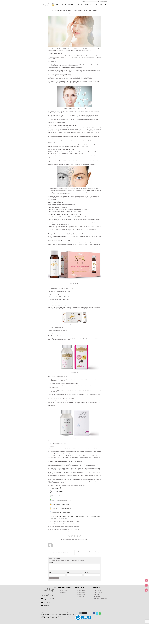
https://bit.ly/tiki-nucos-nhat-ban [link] (62, 512)
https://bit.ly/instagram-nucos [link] (64, 500)
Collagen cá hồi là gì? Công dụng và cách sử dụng (64, 532)
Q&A (97, 4)
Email (68, 572)
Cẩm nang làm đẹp (74, 539)
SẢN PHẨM (70, 4)
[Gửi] (98, 1)
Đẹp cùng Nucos (79, 4)
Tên (50, 572)
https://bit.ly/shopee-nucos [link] (62, 504)
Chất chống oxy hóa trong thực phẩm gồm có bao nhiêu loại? (66, 521)
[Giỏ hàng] (105, 4)
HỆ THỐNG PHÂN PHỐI (90, 4)
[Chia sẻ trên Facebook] (69, 536)
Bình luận (51, 562)
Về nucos (64, 4)
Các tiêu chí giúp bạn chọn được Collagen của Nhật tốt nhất (66, 526)
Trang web (86, 572)
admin (79, 13)
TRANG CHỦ (58, 4)
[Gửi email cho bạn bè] (74, 536)
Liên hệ (101, 4)
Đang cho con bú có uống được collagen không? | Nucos (65, 524)
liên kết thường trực (84, 539)
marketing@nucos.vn (47, 602)
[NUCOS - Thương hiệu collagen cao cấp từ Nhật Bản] (45, 4)
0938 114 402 (46, 605)
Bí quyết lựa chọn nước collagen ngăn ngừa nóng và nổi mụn (66, 529)
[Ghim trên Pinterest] (77, 536)
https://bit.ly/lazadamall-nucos (63, 508)
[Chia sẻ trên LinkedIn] (80, 536)
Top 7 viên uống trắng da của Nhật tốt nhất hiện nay (60, 552)
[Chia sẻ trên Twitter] (72, 536)
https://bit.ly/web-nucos (61, 496)
